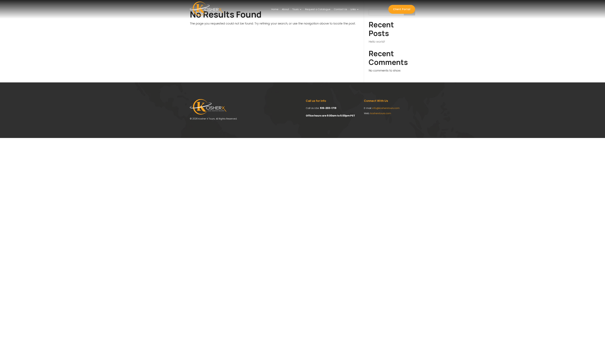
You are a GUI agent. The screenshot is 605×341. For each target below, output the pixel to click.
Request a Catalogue (317, 9)
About (285, 9)
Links (353, 9)
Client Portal (401, 9)
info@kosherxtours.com (386, 108)
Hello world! (377, 42)
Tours (295, 9)
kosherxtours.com (380, 113)
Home (274, 9)
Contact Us (340, 9)
